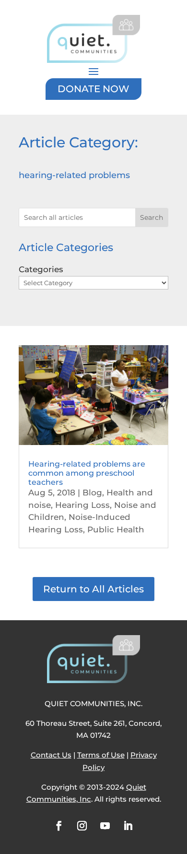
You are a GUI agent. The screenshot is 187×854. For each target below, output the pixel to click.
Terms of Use (101, 754)
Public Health (115, 529)
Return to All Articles (93, 589)
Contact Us (51, 754)
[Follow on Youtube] (105, 825)
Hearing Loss (82, 505)
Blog (92, 492)
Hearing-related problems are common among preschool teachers (86, 473)
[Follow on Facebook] (59, 825)
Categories (41, 269)
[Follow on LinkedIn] (128, 825)
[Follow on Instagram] (82, 825)
